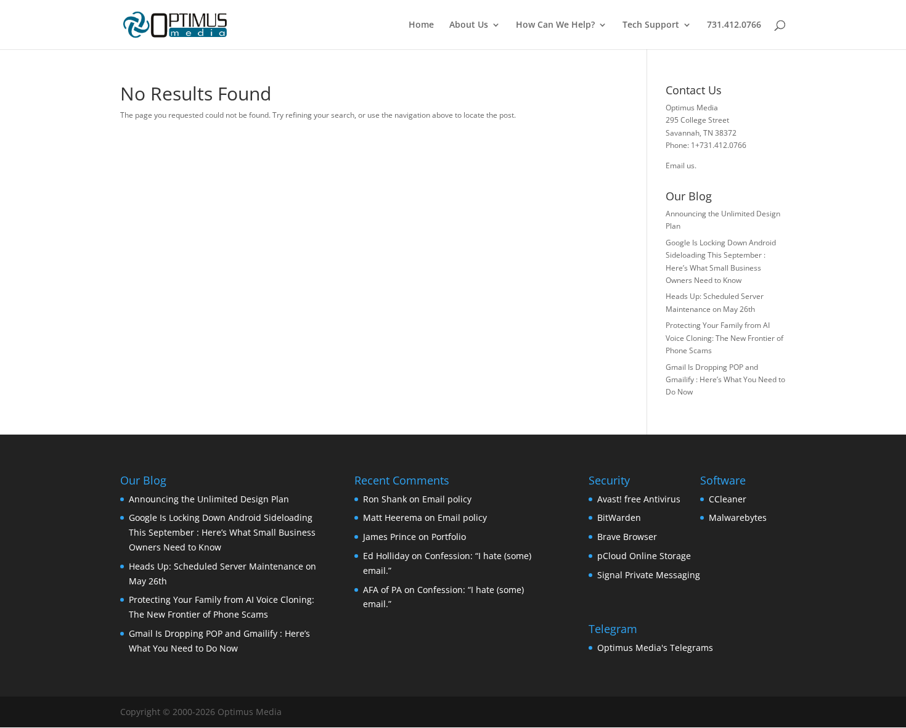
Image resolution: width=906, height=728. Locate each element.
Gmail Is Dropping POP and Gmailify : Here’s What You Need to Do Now (725, 380)
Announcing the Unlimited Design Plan (209, 499)
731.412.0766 (734, 25)
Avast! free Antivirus (638, 499)
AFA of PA (382, 589)
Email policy (446, 499)
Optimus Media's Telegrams (655, 647)
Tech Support (650, 25)
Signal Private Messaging (648, 575)
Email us (680, 165)
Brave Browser (627, 536)
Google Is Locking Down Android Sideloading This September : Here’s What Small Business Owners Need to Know (222, 532)
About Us (468, 25)
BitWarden (619, 517)
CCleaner (727, 499)
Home (421, 25)
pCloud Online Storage (644, 556)
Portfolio (448, 536)
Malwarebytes (738, 517)
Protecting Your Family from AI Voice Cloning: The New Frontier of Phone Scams (724, 338)
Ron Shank (385, 499)
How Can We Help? (555, 25)
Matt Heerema (392, 517)
